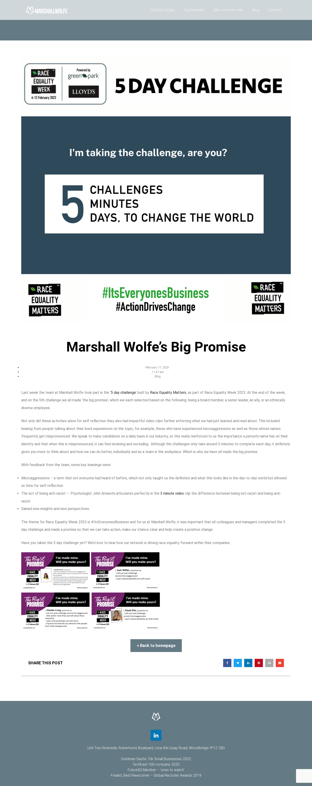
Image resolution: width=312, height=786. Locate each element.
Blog (255, 10)
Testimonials (194, 10)
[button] (227, 663)
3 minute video (172, 493)
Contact (275, 10)
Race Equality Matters (168, 392)
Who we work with (228, 10)
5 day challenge (123, 392)
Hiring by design (162, 10)
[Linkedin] (156, 735)
